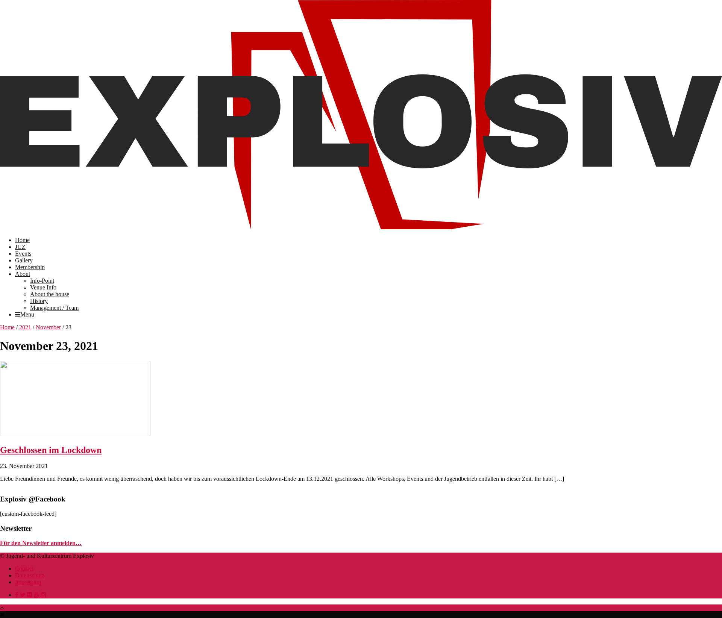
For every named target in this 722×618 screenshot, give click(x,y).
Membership (30, 267)
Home (22, 240)
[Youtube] (36, 595)
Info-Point (42, 280)
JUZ (20, 247)
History (39, 301)
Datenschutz (29, 575)
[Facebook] (16, 595)
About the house (49, 294)
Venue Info (43, 287)
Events (23, 253)
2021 (25, 327)
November (48, 327)
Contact (24, 568)
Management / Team (54, 307)
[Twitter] (23, 595)
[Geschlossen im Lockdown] (75, 434)
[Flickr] (29, 595)
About (22, 274)
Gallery (24, 260)
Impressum (28, 582)
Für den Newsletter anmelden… (41, 543)
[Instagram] (43, 595)
